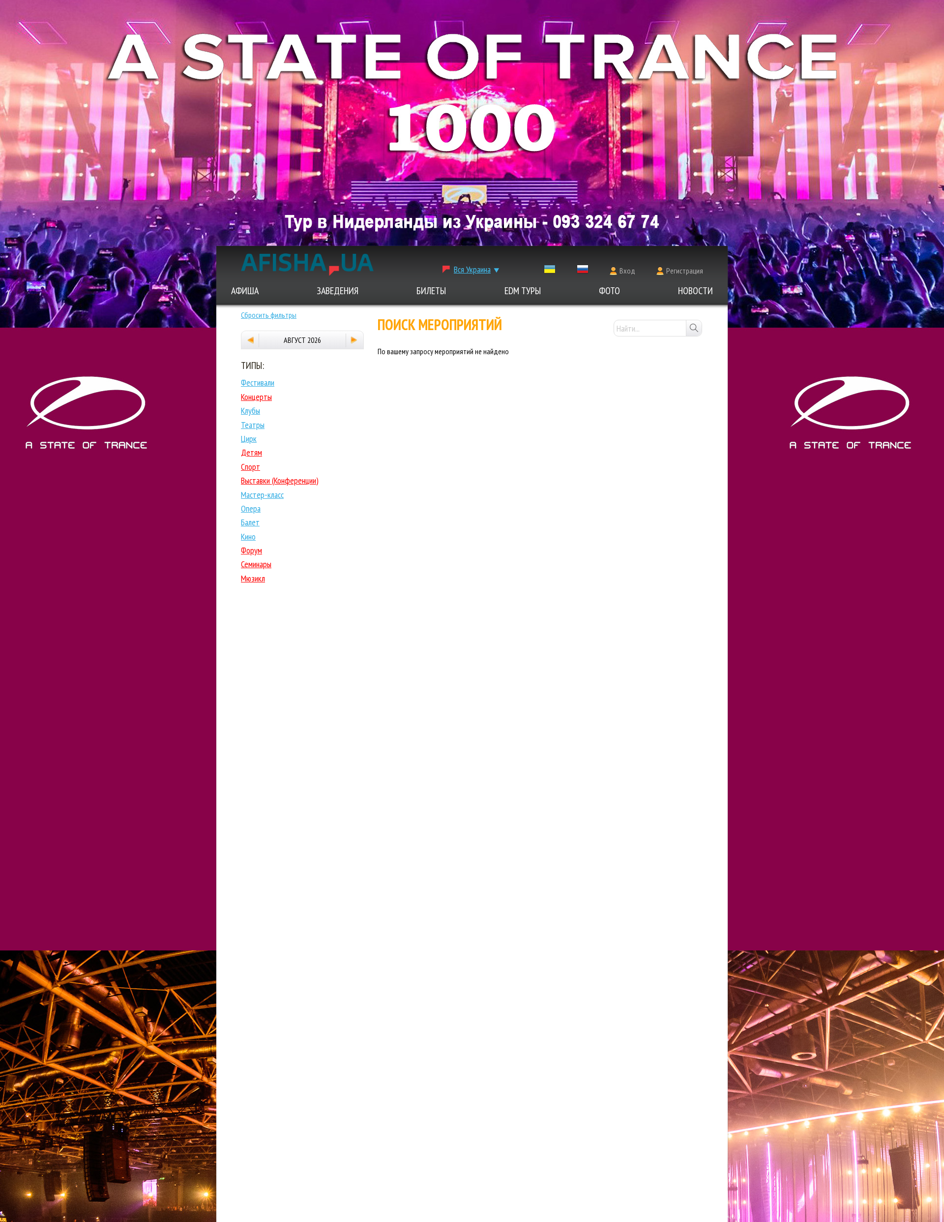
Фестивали (257, 382)
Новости (695, 290)
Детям (251, 452)
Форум (251, 550)
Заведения (337, 290)
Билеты (431, 290)
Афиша (245, 290)
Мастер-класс (262, 494)
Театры (253, 424)
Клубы (250, 410)
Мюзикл (253, 578)
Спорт (250, 466)
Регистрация (684, 270)
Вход (627, 270)
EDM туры (522, 290)
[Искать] (694, 328)
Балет (250, 522)
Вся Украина (472, 269)
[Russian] (583, 271)
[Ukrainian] (550, 271)
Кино (248, 536)
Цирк (249, 438)
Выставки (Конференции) (280, 480)
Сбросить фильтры (268, 315)
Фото (609, 290)
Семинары (256, 564)
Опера (251, 508)
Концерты (256, 396)
